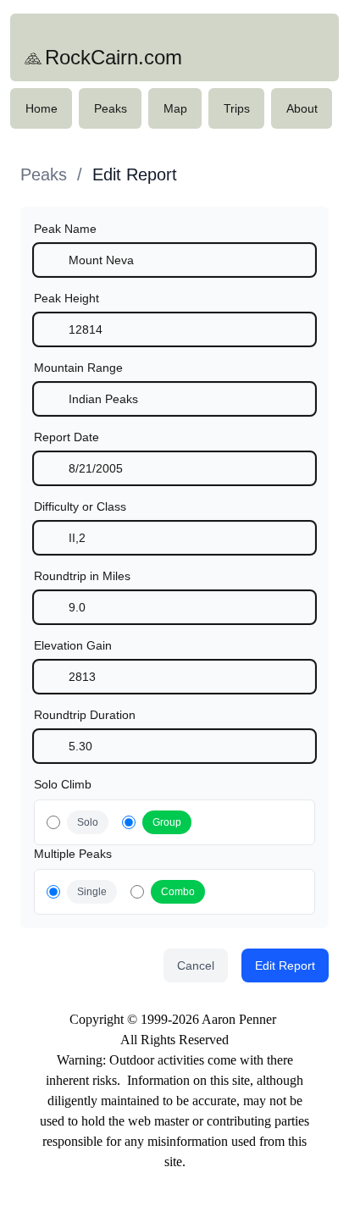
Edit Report (134, 174)
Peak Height (66, 298)
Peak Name (65, 228)
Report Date (66, 437)
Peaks (43, 174)
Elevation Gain (73, 645)
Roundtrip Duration (85, 715)
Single (92, 892)
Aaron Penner (239, 1019)
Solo (87, 822)
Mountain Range (78, 367)
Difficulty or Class (80, 506)
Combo (178, 892)
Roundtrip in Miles (82, 576)
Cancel (195, 965)
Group (166, 822)
